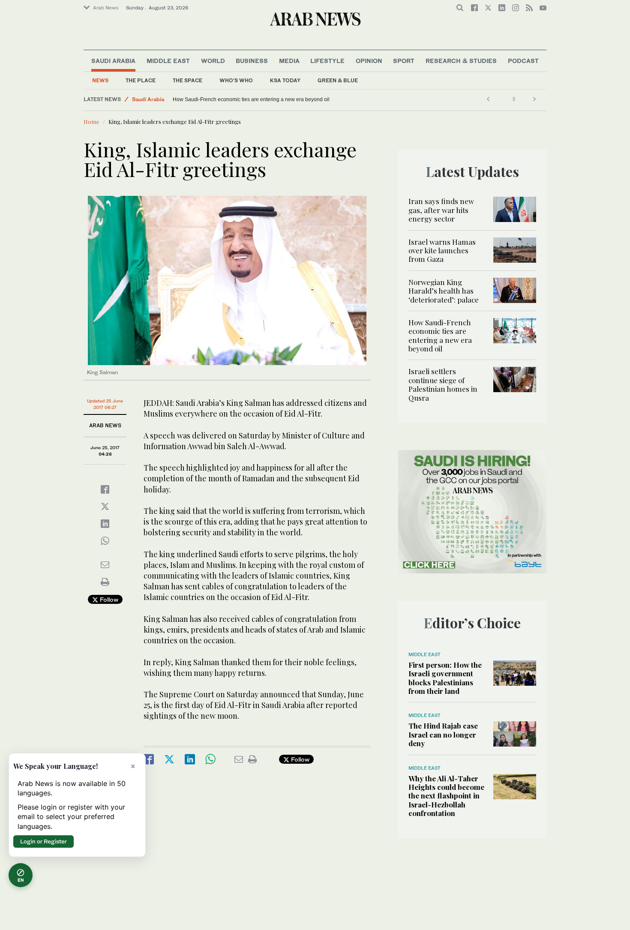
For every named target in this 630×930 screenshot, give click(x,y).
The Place (141, 80)
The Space (187, 80)
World (213, 60)
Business (252, 60)
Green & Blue (338, 80)
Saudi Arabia (113, 60)
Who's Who (236, 80)
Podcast (523, 60)
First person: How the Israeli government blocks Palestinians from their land (445, 678)
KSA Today (285, 80)
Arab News (105, 8)
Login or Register (43, 841)
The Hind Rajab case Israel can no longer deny (443, 734)
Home (91, 121)
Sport (403, 60)
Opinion (369, 60)
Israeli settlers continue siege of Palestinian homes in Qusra (442, 384)
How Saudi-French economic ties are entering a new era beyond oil (251, 99)
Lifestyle (327, 60)
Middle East (168, 60)
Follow (108, 599)
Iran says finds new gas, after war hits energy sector (441, 209)
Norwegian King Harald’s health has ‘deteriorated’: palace (443, 290)
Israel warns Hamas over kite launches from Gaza (442, 250)
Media (289, 60)
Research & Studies (461, 60)
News (100, 80)
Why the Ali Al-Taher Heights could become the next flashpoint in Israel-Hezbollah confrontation (446, 796)
